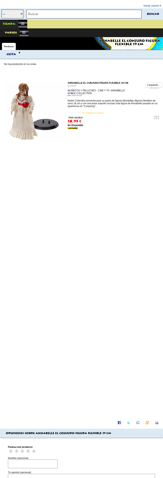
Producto (9, 46)
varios (11, 33)
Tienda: (9, 24)
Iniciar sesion (151, 5)
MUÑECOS (74, 90)
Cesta (11, 54)
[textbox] (84, 14)
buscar (153, 14)
